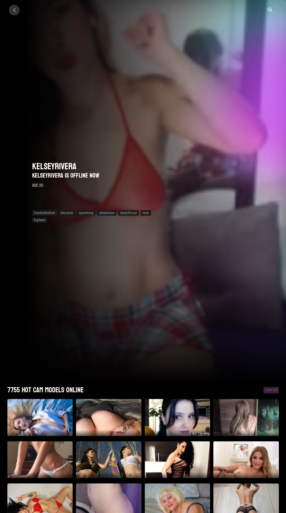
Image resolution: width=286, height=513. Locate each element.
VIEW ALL (271, 390)
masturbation (44, 213)
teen (146, 213)
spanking (86, 213)
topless (39, 220)
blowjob (67, 213)
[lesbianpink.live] (14, 10)
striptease (106, 213)
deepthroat (128, 213)
